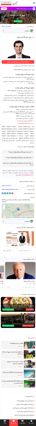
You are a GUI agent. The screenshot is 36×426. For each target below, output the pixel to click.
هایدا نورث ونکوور (29, 322)
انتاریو (32, 12)
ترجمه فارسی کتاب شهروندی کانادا (25, 401)
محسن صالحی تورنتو (29, 281)
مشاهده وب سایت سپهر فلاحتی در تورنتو (18, 62)
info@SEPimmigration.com (25, 123)
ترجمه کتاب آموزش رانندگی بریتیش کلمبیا (23, 408)
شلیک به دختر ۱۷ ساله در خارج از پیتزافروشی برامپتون (15, 363)
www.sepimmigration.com (10, 189)
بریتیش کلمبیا (29, 325)
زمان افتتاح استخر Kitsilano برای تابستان (13, 372)
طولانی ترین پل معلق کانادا (16, 343)
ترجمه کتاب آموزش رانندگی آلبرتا (25, 411)
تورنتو (15, 21)
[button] (18, 209)
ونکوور (24, 325)
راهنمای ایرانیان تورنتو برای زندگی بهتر (24, 415)
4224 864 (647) (6, 26)
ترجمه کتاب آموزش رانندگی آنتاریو (25, 404)
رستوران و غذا (5, 309)
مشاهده (8, 287)
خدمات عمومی (31, 287)
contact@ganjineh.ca (27, 175)
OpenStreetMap (21, 217)
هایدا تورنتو (31, 306)
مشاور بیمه (25, 287)
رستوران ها (11, 309)
